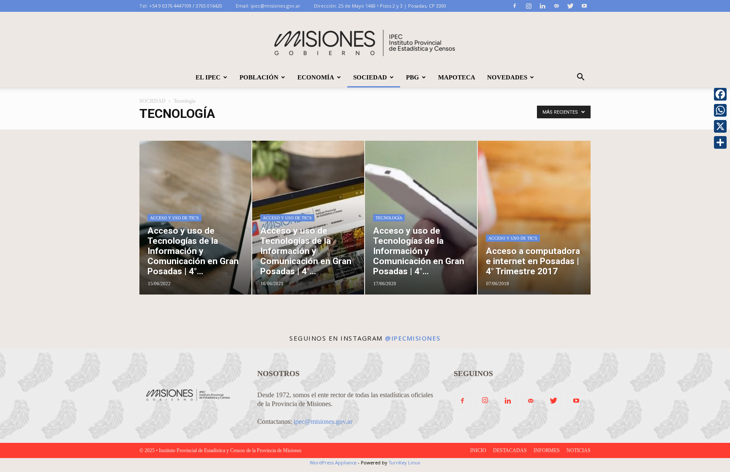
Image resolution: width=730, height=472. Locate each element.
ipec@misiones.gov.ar (275, 6)
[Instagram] (528, 6)
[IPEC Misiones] (365, 40)
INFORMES (547, 450)
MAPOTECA (456, 77)
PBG (412, 77)
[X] (720, 126)
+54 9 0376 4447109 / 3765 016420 (185, 6)
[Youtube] (584, 6)
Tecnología (389, 218)
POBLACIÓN (259, 77)
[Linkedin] (542, 6)
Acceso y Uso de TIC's (174, 218)
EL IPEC (208, 77)
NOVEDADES (507, 77)
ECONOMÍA (315, 77)
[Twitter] (570, 6)
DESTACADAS (510, 450)
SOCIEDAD (370, 77)
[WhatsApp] (720, 110)
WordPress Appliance (333, 462)
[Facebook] (514, 6)
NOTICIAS (579, 450)
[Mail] (556, 6)
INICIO (478, 450)
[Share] (720, 142)
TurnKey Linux (404, 462)
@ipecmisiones (413, 338)
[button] (580, 77)
